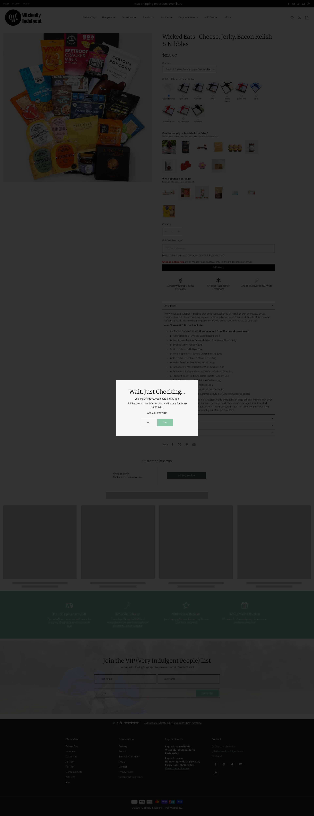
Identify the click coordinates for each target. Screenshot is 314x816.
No (148, 422)
